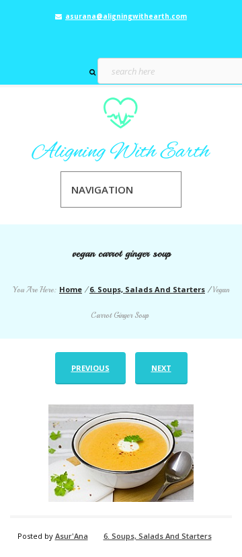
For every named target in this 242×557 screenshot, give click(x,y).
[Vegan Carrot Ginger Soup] (121, 453)
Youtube (140, 37)
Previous (90, 368)
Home (70, 289)
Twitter (121, 37)
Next (161, 368)
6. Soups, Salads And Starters (147, 289)
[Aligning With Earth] (121, 129)
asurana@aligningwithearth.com (126, 16)
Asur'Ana (71, 536)
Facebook (101, 37)
